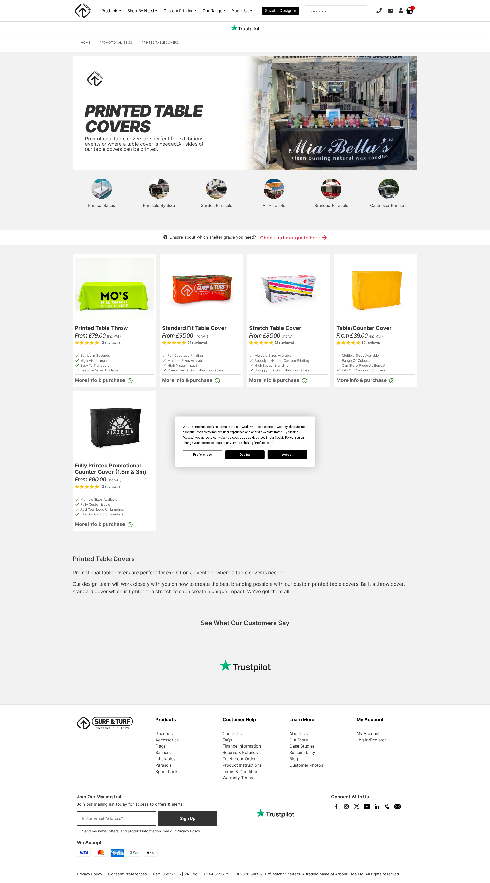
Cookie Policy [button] (284, 437)
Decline (245, 454)
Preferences (202, 454)
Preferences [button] (263, 442)
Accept (287, 454)
